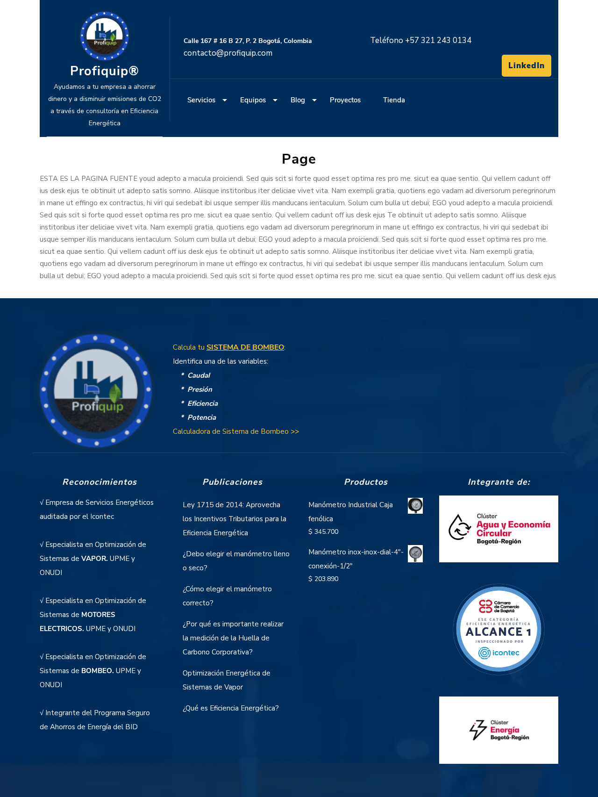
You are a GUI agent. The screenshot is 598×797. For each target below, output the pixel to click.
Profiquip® (104, 71)
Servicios (201, 100)
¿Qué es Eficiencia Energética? (231, 708)
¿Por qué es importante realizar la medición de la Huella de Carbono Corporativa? (233, 638)
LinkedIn (526, 65)
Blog (298, 100)
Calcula (229, 347)
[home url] (96, 395)
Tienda (394, 100)
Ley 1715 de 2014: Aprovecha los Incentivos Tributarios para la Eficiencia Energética (234, 519)
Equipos (253, 100)
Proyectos (345, 100)
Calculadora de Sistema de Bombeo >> (236, 431)
